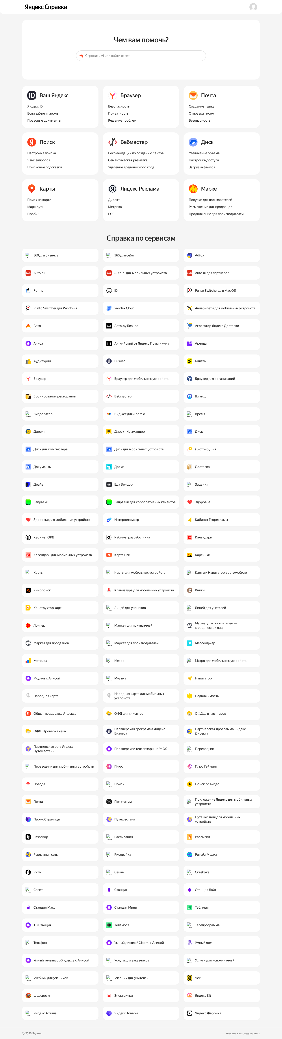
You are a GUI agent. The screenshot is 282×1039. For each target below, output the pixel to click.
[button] (253, 7)
